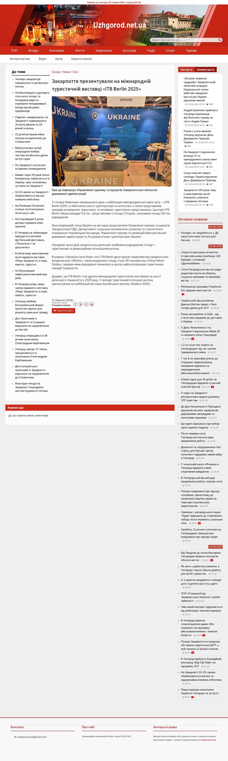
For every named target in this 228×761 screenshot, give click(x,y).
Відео (42, 59)
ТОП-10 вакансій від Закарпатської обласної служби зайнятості (200, 597)
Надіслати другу (63, 310)
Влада (33, 50)
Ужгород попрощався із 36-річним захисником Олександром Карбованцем (32, 339)
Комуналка (104, 50)
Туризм (191, 50)
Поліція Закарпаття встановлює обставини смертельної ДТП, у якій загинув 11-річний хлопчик (200, 645)
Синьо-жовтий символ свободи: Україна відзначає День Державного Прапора (200, 177)
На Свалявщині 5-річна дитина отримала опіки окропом (29, 223)
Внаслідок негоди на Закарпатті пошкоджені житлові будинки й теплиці (31, 387)
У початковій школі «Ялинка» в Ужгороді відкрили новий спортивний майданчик (200, 468)
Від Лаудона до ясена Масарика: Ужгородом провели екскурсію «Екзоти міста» (201, 556)
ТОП (14, 50)
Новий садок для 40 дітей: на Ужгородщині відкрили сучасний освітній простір (200, 383)
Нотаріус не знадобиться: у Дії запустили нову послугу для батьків (199, 236)
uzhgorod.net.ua (208, 740)
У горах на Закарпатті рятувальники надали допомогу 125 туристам (200, 397)
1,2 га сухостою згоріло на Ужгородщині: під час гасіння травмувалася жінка (198, 349)
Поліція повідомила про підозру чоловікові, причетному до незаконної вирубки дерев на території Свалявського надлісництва (200, 498)
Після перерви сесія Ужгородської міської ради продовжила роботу (197, 437)
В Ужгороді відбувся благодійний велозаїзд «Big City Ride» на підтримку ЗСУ (201, 663)
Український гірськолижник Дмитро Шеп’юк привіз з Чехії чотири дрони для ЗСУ (199, 304)
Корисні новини (81, 59)
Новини (67, 71)
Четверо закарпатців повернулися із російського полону (31, 83)
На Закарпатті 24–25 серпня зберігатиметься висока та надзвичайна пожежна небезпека (201, 676)
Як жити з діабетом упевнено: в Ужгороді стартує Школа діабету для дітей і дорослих (201, 570)
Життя (80, 50)
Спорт (170, 50)
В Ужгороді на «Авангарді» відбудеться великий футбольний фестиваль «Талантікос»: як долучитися (31, 240)
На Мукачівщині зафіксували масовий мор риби (31, 274)
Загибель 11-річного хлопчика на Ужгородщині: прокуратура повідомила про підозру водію (201, 533)
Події (151, 50)
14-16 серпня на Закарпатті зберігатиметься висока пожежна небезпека (31, 196)
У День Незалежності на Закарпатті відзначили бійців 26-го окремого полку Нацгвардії (201, 331)
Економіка (56, 50)
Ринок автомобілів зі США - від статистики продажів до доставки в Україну (201, 318)
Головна (56, 71)
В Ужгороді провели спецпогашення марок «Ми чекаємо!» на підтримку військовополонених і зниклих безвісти (199, 628)
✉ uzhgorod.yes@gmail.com (30, 736)
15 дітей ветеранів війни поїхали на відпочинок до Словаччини (30, 138)
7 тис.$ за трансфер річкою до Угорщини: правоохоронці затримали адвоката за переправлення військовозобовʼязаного (199, 366)
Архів (59, 59)
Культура (129, 50)
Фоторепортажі (20, 59)
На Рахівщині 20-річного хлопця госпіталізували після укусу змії (29, 209)
